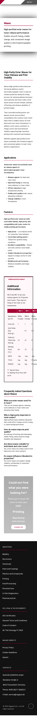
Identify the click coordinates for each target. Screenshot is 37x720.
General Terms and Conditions (14, 620)
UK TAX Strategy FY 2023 (12, 630)
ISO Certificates (9, 616)
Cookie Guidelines (9, 652)
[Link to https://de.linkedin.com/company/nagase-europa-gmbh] (31, 706)
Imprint (5, 657)
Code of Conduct (9, 625)
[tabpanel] (18, 332)
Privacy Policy (8, 648)
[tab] (18, 279)
